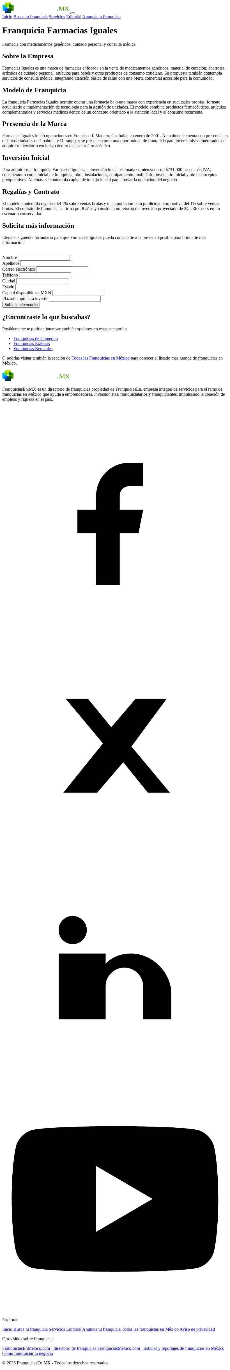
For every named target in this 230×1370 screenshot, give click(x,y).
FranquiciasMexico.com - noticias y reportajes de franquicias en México (160, 1348)
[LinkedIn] (115, 1083)
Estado (8, 286)
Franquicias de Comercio (35, 338)
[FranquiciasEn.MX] (36, 379)
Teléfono (10, 275)
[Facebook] (115, 630)
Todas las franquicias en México (150, 1329)
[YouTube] (115, 1310)
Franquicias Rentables (32, 348)
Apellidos (10, 263)
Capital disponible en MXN (26, 292)
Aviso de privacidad (197, 1329)
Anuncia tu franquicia (101, 16)
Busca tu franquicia (30, 16)
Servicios (57, 16)
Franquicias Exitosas (31, 343)
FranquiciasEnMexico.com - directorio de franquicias (49, 1348)
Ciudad (8, 280)
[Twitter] (115, 857)
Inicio (7, 16)
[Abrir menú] (73, 13)
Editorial (73, 16)
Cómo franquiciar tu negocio (27, 1353)
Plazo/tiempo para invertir (25, 298)
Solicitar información (21, 305)
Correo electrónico (18, 269)
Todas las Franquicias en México (101, 358)
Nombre (9, 257)
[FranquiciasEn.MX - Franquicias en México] (36, 11)
